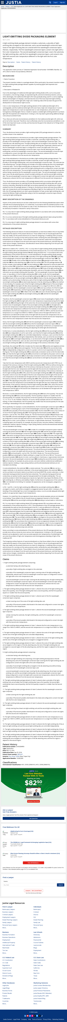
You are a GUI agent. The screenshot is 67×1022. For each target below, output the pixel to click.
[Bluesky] (37, 1016)
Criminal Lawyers (7, 915)
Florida (36, 970)
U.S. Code (5, 963)
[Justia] (13, 2)
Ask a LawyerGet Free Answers (10, 811)
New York (36, 973)
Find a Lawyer (8, 877)
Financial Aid (37, 940)
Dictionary (37, 935)
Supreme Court (7, 968)
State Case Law (38, 965)
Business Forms (7, 991)
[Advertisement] (33, 21)
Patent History (25, 62)
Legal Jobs (5, 985)
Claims (18, 62)
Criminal (36, 912)
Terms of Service (37, 1019)
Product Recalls (7, 993)
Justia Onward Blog (39, 998)
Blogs (35, 948)
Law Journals (37, 945)
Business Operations (8, 937)
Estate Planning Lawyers (9, 920)
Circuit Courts (6, 970)
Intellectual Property (8, 942)
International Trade (8, 945)
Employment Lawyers (9, 917)
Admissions (37, 937)
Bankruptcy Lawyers (8, 909)
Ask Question (33, 818)
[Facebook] (30, 1016)
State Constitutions (39, 960)
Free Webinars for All (11, 827)
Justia (2, 6)
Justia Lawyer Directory (41, 988)
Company (24, 1019)
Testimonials (37, 1001)
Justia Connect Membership (42, 985)
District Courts (6, 973)
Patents (7, 6)
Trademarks (6, 998)
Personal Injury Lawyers (9, 925)
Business (5, 932)
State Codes (37, 963)
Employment (6, 940)
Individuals (37, 907)
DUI (35, 917)
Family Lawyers (7, 922)
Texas (35, 976)
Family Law (37, 922)
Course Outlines (38, 942)
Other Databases (8, 983)
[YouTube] (28, 1016)
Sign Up (62, 2)
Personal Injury (38, 925)
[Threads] (35, 1016)
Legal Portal (16, 1019)
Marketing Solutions (41, 983)
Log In (55, 2)
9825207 (20, 754)
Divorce (36, 915)
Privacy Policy (47, 1019)
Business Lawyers (7, 912)
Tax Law (5, 950)
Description (11, 62)
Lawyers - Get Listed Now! (33, 890)
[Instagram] (32, 1016)
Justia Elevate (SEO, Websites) (43, 993)
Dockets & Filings (7, 976)
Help (29, 1019)
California (36, 968)
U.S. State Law (39, 957)
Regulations (6, 965)
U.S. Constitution (7, 960)
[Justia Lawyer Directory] (42, 1016)
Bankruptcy (37, 909)
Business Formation (8, 935)
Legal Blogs (6, 988)
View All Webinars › (33, 863)
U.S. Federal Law (8, 957)
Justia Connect (7, 1019)
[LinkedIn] (25, 1016)
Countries (5, 1001)
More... (4, 928)
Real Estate (5, 948)
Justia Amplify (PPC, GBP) (41, 996)
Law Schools (38, 932)
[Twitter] (39, 1016)
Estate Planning (38, 920)
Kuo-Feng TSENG (14, 756)
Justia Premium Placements (42, 991)
